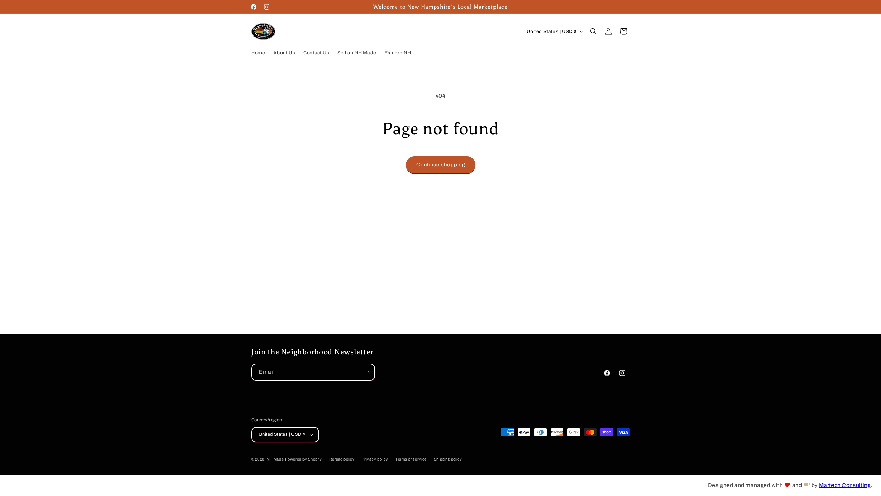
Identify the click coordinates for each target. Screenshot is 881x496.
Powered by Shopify (303, 459)
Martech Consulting (845, 485)
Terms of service (411, 459)
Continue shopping (440, 164)
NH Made (275, 459)
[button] (593, 31)
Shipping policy (448, 459)
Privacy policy (375, 459)
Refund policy (342, 459)
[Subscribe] (366, 372)
